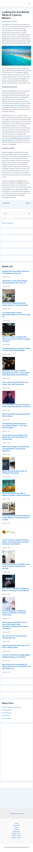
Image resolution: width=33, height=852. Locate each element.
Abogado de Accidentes (17, 813)
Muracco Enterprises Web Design (11, 707)
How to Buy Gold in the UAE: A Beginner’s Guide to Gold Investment (16, 494)
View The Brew (6, 718)
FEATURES (16, 825)
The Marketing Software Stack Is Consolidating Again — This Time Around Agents (14, 425)
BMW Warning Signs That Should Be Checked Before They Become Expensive (15, 449)
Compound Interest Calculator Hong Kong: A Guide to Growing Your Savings (15, 566)
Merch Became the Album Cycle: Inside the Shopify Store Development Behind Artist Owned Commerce (15, 625)
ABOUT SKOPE (16, 835)
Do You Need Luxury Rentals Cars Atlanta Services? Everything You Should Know (14, 437)
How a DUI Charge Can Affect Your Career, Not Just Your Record (15, 383)
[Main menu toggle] (29, 3)
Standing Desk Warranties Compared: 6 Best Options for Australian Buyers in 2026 (16, 517)
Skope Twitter (6, 715)
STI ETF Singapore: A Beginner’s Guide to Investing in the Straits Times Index (14, 613)
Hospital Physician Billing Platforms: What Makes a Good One (15, 272)
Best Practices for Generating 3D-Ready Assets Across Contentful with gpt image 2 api (16, 666)
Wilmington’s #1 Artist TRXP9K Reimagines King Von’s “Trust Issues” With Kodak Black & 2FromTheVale (16, 373)
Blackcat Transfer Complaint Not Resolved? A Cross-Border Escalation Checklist (16, 339)
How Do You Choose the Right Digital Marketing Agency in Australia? (16, 656)
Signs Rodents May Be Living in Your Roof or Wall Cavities (16, 646)
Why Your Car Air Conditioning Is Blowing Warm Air (14, 637)
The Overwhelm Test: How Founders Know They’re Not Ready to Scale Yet (16, 406)
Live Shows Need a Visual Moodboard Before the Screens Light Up (16, 315)
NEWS (16, 827)
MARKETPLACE (16, 833)
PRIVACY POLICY (17, 837)
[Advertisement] (16, 751)
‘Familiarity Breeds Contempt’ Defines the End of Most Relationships (16, 349)
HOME (16, 823)
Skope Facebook (7, 710)
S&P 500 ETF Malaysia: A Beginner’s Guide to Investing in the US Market (15, 589)
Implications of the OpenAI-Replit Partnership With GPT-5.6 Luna (14, 282)
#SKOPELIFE (16, 831)
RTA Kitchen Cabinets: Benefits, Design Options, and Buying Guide (15, 304)
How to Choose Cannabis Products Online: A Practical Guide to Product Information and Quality (15, 542)
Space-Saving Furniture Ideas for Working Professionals (14, 472)
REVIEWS (16, 829)
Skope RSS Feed (6, 713)
